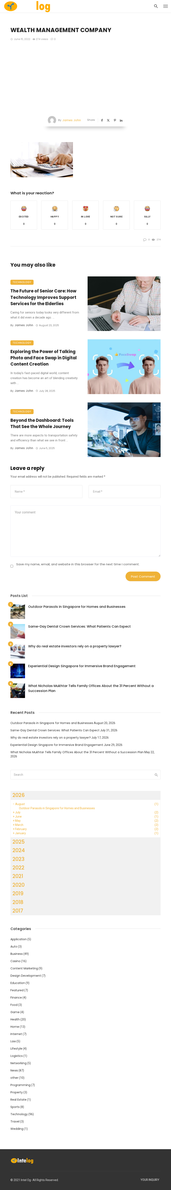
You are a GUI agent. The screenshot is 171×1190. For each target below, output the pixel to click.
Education (17, 983)
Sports (15, 1107)
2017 (18, 910)
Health (15, 1019)
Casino (15, 961)
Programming (20, 1085)
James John (71, 120)
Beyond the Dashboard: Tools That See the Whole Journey (42, 423)
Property (16, 1092)
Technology (22, 282)
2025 (19, 841)
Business (16, 954)
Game (15, 1012)
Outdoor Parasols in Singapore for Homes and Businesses (77, 606)
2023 (18, 859)
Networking (18, 1063)
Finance (16, 997)
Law (13, 1041)
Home (14, 1027)
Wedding (16, 1129)
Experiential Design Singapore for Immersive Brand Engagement (82, 666)
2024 (19, 850)
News (14, 1070)
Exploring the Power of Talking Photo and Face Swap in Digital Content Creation (43, 358)
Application (18, 939)
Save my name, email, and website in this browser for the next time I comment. (78, 564)
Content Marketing (24, 968)
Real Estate (18, 1100)
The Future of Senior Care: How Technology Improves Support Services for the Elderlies (43, 297)
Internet (16, 1034)
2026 (19, 795)
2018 (18, 902)
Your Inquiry (150, 1180)
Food (14, 1005)
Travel (14, 1121)
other (14, 1078)
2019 (18, 893)
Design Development (25, 976)
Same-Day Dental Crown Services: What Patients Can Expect (79, 626)
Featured (17, 990)
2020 (19, 885)
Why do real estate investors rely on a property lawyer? (74, 646)
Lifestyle (16, 1048)
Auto (13, 946)
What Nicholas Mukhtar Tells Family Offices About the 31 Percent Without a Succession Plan (91, 688)
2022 (18, 867)
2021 (18, 876)
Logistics (16, 1056)
